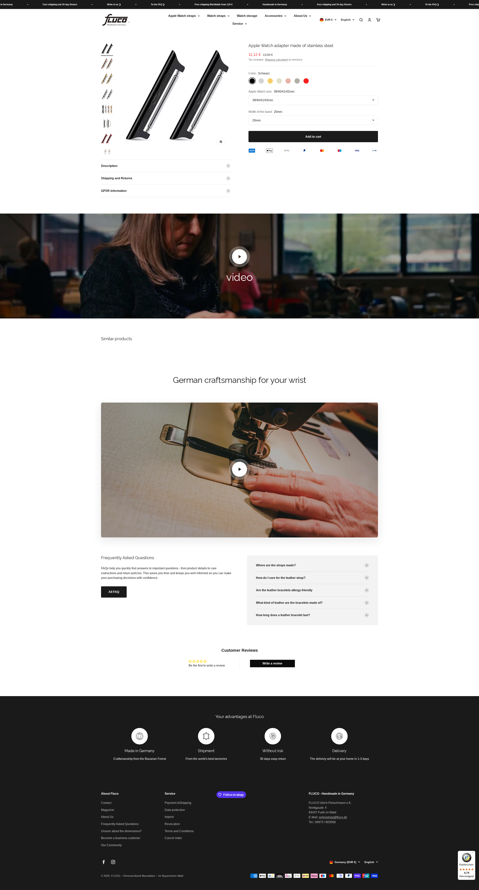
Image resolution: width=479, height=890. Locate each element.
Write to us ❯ (51, 4)
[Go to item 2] (107, 64)
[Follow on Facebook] (103, 862)
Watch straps (216, 15)
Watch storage (247, 15)
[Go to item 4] (107, 94)
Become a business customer (120, 838)
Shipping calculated (276, 59)
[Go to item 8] (107, 154)
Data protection (175, 810)
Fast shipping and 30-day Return (271, 4)
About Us (300, 15)
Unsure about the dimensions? (121, 831)
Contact (106, 802)
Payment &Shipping (178, 802)
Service (237, 23)
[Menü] (473, 853)
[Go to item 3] (107, 79)
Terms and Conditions (179, 831)
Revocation (172, 824)
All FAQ (114, 591)
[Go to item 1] (107, 49)
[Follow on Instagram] (113, 862)
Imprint (169, 816)
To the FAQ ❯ (95, 4)
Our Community (111, 845)
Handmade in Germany (212, 4)
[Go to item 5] (107, 109)
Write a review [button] (272, 663)
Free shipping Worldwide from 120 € (151, 4)
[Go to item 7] (107, 139)
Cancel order (173, 838)
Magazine (107, 810)
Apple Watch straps (182, 15)
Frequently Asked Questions (119, 824)
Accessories (274, 15)
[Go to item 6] (107, 124)
